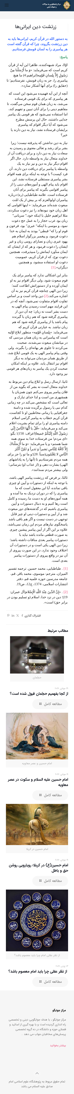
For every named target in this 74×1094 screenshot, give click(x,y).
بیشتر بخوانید (58, 1045)
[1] (53, 267)
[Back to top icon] (37, 1073)
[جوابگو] (56, 5)
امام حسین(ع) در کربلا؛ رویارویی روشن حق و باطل (38, 867)
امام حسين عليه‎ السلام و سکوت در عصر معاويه (38, 782)
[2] (46, 296)
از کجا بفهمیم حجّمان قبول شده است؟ (39, 694)
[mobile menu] (7, 5)
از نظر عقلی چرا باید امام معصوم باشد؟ (38, 971)
